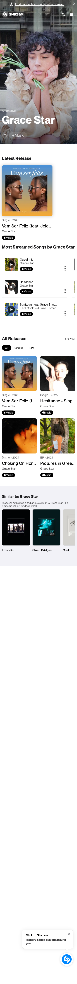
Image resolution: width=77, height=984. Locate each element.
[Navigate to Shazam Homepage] (12, 14)
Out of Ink (26, 259)
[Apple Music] (8, 238)
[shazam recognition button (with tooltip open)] (66, 959)
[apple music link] (18, 135)
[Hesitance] (35, 287)
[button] (74, 3)
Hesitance (26, 282)
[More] (65, 268)
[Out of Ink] (35, 264)
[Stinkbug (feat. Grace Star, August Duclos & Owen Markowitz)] (35, 309)
